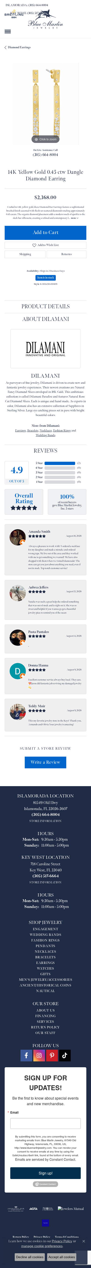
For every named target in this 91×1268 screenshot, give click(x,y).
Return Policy (45, 1027)
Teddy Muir (36, 706)
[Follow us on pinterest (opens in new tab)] (52, 1055)
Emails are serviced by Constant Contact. (45, 1159)
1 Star (39, 482)
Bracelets (32, 430)
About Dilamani (45, 319)
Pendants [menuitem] (45, 946)
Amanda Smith (39, 532)
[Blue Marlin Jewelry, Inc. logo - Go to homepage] (45, 19)
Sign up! (45, 1173)
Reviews (45, 450)
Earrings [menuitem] (45, 963)
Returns (66, 254)
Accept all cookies (62, 1257)
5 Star (39, 463)
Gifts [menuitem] (45, 974)
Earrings (20, 430)
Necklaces (46, 430)
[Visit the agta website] (33, 1208)
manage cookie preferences (42, 1246)
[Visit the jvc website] (47, 1208)
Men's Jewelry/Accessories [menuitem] (45, 980)
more (74, 218)
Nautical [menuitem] (45, 991)
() (79, 463)
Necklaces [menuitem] (45, 952)
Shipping (25, 254)
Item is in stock (45, 277)
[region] (45, 104)
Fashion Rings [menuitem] (45, 940)
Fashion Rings (62, 430)
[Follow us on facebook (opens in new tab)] (26, 1055)
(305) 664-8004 (45, 155)
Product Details (45, 306)
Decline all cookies (29, 1257)
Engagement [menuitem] (45, 929)
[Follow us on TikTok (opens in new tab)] (65, 1055)
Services (45, 1022)
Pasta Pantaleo (38, 632)
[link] (26, 5)
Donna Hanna (38, 665)
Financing (45, 1016)
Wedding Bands (45, 435)
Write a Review (45, 762)
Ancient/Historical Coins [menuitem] (45, 985)
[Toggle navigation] (7, 31)
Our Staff (45, 1033)
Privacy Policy (62, 1241)
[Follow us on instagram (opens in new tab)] (39, 1055)
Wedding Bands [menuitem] (45, 935)
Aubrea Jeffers (38, 587)
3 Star (39, 472)
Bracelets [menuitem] (45, 957)
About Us (45, 1010)
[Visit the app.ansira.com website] (45, 1223)
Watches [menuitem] (45, 969)
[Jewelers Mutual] (71, 1209)
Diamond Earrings (19, 47)
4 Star (39, 468)
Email (14, 1112)
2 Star (39, 477)
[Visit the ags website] (15, 1208)
